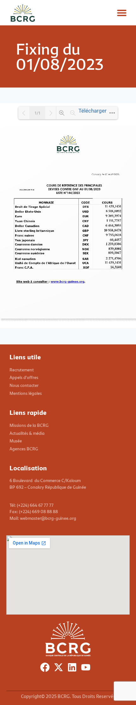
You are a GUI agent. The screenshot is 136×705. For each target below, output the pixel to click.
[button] (121, 12)
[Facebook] (46, 669)
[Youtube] (87, 669)
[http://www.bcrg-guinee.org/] (67, 281)
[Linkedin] (73, 669)
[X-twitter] (60, 669)
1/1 (37, 113)
